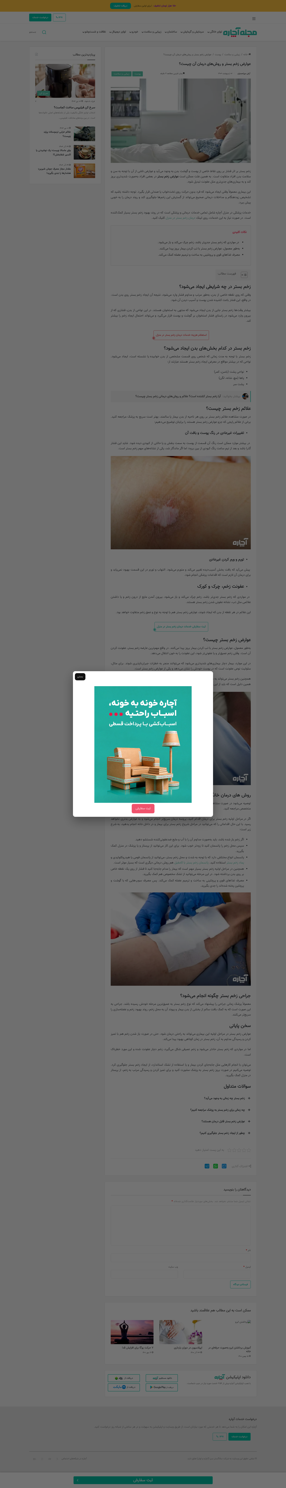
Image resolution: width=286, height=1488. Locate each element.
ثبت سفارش (143, 808)
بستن (80, 677)
